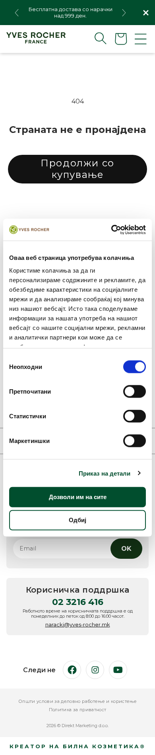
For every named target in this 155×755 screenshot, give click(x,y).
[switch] (134, 391)
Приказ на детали (105, 473)
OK (126, 548)
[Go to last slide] (17, 13)
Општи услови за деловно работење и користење (77, 701)
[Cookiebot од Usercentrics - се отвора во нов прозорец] (111, 229)
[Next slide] (124, 13)
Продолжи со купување (77, 168)
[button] (94, 38)
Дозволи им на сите (78, 497)
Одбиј (77, 520)
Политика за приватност (77, 709)
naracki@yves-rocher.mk (77, 624)
